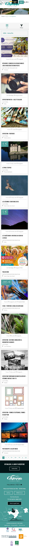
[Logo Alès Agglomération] (20, 529)
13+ (12, 457)
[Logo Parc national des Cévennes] (23, 536)
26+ (15, 457)
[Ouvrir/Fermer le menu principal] (1, 4)
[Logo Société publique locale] (9, 536)
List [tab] (7, 27)
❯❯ (26, 457)
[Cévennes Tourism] (12, 4)
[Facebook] (16, 485)
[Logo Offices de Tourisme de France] (7, 529)
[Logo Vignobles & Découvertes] (17, 543)
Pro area (20, 523)
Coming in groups (11, 523)
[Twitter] (19, 485)
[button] (24, 2)
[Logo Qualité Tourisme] (13, 529)
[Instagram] (18, 485)
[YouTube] (21, 485)
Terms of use (22, 525)
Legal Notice (7, 525)
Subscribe (14, 468)
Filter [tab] (21, 27)
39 (19, 457)
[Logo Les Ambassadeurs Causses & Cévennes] (11, 543)
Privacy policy (14, 525)
